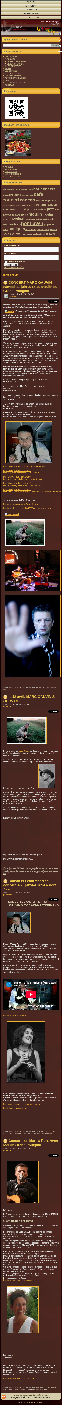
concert (27, 200)
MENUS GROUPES (15, 64)
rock (6, 233)
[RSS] (60, 40)
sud (46, 233)
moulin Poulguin (20, 1389)
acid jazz (39, 1387)
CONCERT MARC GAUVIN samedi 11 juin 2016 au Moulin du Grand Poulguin (30, 287)
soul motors (38, 234)
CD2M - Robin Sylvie (35, 1402)
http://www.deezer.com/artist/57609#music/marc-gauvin (27, 508)
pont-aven (32, 223)
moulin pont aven (22, 872)
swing (52, 233)
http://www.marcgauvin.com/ (15, 1015)
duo (56, 201)
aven (17, 190)
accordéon (8, 189)
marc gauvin (21, 214)
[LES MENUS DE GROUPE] (31, 143)
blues (6, 195)
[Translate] (13, 296)
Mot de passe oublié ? (14, 267)
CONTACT (9, 85)
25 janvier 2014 (42, 1131)
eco (4, 205)
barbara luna (26, 189)
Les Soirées (30, 1395)
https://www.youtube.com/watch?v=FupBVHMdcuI (24, 466)
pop (46, 224)
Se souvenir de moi (16, 261)
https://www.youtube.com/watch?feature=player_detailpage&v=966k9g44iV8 (22, 472)
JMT (32, 294)
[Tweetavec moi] (60, 46)
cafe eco (29, 195)
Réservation (42, 1395)
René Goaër (30, 229)
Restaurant (19, 1395)
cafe (23, 195)
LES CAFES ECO (31, 17)
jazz (50, 209)
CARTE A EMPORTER (17, 61)
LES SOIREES (31, 10)
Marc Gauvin (24, 751)
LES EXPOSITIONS (31, 13)
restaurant (43, 229)
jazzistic (54, 1387)
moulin (35, 214)
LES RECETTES (14, 66)
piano (5, 224)
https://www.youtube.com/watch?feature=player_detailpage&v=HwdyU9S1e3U (23, 484)
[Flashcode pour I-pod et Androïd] (31, 108)
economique (11, 205)
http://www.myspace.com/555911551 (19, 1378)
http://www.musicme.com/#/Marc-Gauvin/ (20, 504)
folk (45, 204)
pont (19, 224)
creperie (49, 200)
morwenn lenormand (22, 1133)
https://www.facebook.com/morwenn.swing (21, 1104)
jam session (36, 209)
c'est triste (12, 870)
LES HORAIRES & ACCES (16, 83)
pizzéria (12, 224)
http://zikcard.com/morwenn (15, 1108)
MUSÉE (8, 69)
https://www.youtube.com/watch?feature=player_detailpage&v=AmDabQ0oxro (22, 478)
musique (30, 219)
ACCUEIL (31, 2)
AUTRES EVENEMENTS (15, 78)
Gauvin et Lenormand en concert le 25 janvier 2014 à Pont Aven (29, 885)
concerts (40, 201)
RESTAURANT (31, 6)
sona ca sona (26, 234)
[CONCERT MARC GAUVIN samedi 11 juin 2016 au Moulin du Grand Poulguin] (6, 297)
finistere (37, 205)
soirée (15, 233)
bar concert (44, 189)
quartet (38, 1389)
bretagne (15, 194)
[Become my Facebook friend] (60, 34)
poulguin (16, 229)
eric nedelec (22, 205)
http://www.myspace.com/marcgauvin (19, 1280)
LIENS (7, 80)
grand (22, 209)
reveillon (53, 230)
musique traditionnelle (44, 219)
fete (30, 205)
